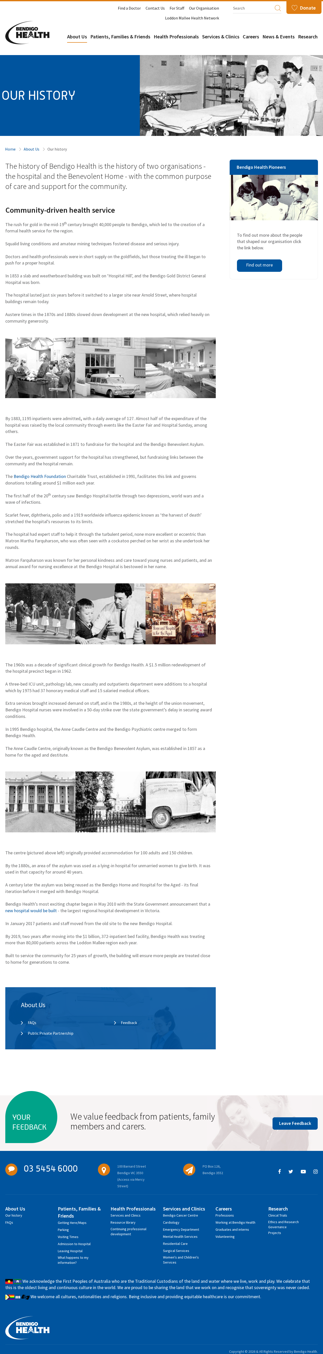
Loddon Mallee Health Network (192, 17)
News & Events (278, 36)
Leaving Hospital (70, 1251)
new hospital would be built (31, 910)
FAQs (32, 1022)
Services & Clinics (220, 36)
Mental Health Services (180, 1236)
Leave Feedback (295, 1123)
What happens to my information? (73, 1258)
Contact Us (155, 8)
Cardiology (171, 1222)
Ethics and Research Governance (283, 1223)
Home (10, 149)
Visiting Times (68, 1237)
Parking (63, 1229)
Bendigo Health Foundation (40, 476)
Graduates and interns (232, 1229)
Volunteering (225, 1236)
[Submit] (277, 7)
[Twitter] (290, 1171)
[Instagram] (315, 1171)
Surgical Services (176, 1250)
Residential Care (175, 1243)
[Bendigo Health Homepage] (27, 1327)
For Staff (177, 8)
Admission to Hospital (74, 1244)
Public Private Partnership (50, 1033)
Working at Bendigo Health (235, 1222)
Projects (274, 1232)
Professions (225, 1215)
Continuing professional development (128, 1230)
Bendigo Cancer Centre (180, 1215)
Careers (251, 36)
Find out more (259, 265)
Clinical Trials (277, 1215)
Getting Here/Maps (72, 1222)
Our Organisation (204, 8)
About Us (77, 36)
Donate (308, 8)
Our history (13, 1215)
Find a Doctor (129, 8)
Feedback (129, 1022)
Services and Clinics (126, 1215)
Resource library (123, 1222)
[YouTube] (303, 1171)
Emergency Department (181, 1229)
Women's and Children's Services (181, 1258)
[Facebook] (279, 1171)
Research (308, 36)
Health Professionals (176, 36)
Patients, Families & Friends (120, 36)
